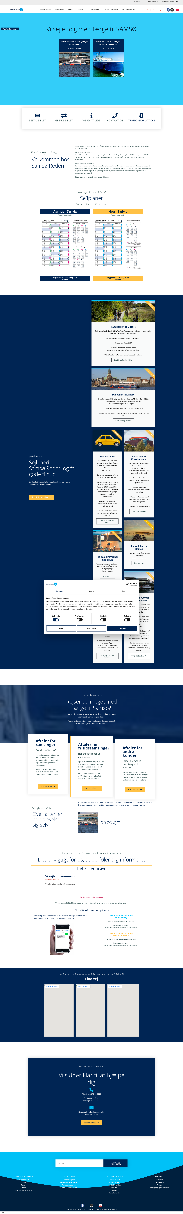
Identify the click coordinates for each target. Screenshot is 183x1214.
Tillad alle (122, 628)
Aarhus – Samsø (74, 49)
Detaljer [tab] (91, 591)
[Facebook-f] (82, 1205)
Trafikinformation (10, 29)
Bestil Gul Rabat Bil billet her (107, 521)
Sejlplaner (59, 10)
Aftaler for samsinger (45, 742)
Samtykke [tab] (59, 591)
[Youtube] (100, 1205)
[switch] (80, 619)
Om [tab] (123, 591)
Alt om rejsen (93, 10)
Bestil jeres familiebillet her (123, 360)
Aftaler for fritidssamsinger (93, 746)
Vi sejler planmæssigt (154, 10)
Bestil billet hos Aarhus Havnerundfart (139, 656)
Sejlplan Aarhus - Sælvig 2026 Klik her (65, 278)
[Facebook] (168, 9)
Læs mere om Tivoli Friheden (107, 656)
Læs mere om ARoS (139, 511)
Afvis (61, 628)
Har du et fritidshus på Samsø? (89, 755)
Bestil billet (45, 10)
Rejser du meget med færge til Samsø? (132, 764)
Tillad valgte (91, 628)
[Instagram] (172, 9)
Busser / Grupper (110, 10)
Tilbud (80, 10)
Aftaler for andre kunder (132, 751)
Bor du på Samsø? (46, 750)
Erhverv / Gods (128, 10)
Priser (70, 10)
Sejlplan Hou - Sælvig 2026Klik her (118, 278)
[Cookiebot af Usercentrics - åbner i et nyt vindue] (127, 584)
